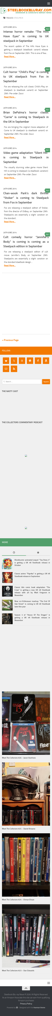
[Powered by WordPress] (17, 1007)
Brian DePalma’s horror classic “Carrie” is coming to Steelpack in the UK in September (26, 117)
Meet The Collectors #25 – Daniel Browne (18, 829)
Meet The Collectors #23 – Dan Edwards (18, 970)
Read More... (10, 56)
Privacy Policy (26, 1003)
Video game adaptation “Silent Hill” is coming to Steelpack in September (26, 157)
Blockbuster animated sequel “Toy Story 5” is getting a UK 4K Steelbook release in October (32, 562)
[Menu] (48, 3)
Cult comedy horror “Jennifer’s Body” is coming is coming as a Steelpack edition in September (26, 241)
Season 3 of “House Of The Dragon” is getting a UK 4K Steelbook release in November (32, 617)
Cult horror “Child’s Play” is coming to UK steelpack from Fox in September (26, 76)
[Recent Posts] (14, 553)
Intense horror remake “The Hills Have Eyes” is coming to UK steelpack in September (26, 36)
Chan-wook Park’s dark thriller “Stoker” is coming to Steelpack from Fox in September (26, 197)
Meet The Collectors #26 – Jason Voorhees (19, 758)
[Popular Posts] (38, 553)
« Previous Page (10, 340)
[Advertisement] (26, 303)
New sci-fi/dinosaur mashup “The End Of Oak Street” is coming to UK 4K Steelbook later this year (32, 604)
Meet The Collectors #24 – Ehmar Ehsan (18, 900)
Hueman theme (39, 1008)
